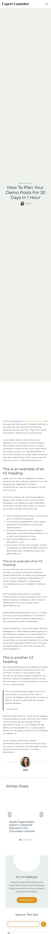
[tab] (20, 840)
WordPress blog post (33, 421)
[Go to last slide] (10, 814)
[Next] (41, 814)
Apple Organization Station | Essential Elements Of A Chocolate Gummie (22, 826)
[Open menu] (46, 4)
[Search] (43, 924)
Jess (29, 203)
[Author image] (22, 203)
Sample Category (25, 183)
